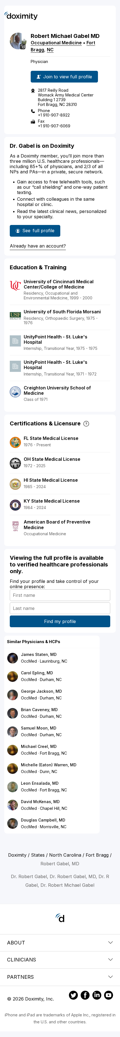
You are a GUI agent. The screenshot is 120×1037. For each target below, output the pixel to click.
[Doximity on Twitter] (73, 996)
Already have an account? (38, 246)
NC (50, 49)
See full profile (38, 232)
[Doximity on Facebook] (85, 996)
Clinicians (21, 960)
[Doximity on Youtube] (108, 996)
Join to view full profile (67, 76)
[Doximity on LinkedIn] (96, 996)
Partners (20, 977)
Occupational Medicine (56, 42)
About (16, 943)
